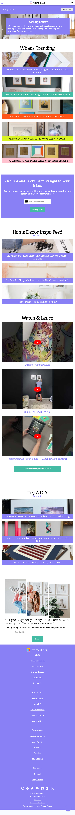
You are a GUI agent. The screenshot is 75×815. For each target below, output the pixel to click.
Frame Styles (37, 666)
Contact (37, 774)
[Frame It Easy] (37, 2)
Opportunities (37, 742)
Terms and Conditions (37, 803)
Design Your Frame (37, 661)
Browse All (37, 235)
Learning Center (8, 10)
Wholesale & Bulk (37, 736)
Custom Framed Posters (37, 364)
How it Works (37, 698)
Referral (49, 806)
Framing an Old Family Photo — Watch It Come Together (37, 458)
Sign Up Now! (37, 209)
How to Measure (38, 710)
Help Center (37, 780)
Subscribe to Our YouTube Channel (37, 469)
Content (37, 806)
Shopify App (37, 759)
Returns (43, 806)
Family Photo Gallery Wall (37, 411)
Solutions (37, 747)
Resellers (37, 753)
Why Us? (37, 704)
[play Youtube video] (37, 342)
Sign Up (37, 639)
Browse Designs (37, 672)
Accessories (37, 683)
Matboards (37, 677)
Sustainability (37, 721)
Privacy (31, 806)
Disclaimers (37, 800)
